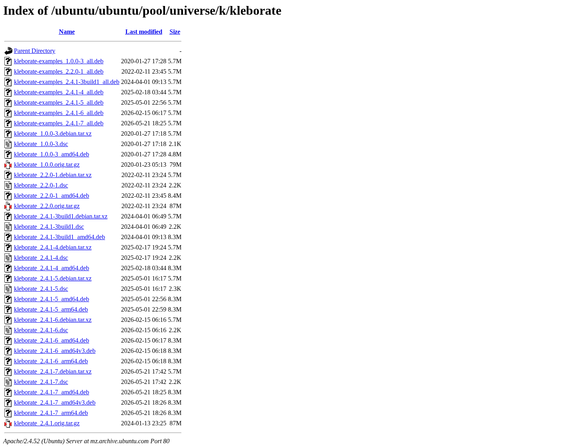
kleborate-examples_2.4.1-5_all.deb (58, 102)
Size (175, 31)
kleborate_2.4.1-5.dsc (41, 288)
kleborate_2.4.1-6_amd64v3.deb (55, 350)
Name (67, 31)
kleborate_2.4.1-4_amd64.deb (51, 268)
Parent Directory (34, 50)
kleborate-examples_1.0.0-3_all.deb (58, 61)
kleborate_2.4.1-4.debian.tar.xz (53, 247)
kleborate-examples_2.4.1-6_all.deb (58, 112)
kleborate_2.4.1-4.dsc (41, 257)
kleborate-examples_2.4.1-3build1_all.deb (66, 81)
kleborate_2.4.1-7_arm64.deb (51, 412)
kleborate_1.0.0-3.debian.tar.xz (53, 133)
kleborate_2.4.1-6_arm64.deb (51, 361)
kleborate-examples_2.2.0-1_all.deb (58, 71)
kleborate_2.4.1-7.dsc (41, 381)
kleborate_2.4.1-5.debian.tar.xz (53, 278)
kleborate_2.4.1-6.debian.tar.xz (53, 319)
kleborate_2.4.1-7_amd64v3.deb (55, 402)
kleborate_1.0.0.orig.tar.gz (47, 164)
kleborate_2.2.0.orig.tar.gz (47, 206)
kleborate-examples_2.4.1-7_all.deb (58, 123)
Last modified (143, 31)
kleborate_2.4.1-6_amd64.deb (51, 340)
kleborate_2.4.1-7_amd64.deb (51, 392)
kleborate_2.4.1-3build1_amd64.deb (59, 237)
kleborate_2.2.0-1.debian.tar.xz (53, 174)
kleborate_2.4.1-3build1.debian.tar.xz (60, 216)
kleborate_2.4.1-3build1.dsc (49, 226)
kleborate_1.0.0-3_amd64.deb (51, 154)
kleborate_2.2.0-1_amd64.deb (51, 195)
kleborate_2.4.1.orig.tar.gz (47, 423)
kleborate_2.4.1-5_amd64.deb (51, 299)
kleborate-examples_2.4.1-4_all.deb (58, 92)
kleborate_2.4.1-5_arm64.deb (51, 309)
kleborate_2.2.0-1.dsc (41, 185)
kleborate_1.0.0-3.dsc (41, 143)
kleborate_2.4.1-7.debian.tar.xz (53, 371)
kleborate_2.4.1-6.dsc (41, 330)
